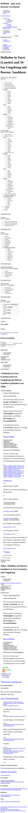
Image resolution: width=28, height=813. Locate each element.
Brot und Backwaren (9, 85)
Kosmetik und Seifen (9, 225)
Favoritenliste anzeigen (8, 511)
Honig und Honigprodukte (10, 88)
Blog (19, 801)
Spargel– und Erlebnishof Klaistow (10, 705)
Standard (5, 393)
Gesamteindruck (14, 304)
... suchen (8, 19)
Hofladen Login (6, 12)
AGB (19, 795)
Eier (6, 210)
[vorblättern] (3, 478)
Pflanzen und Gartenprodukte (11, 222)
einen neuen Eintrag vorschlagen (10, 27)
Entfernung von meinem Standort (10, 444)
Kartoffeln (7, 207)
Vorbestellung (8, 242)
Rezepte (6, 246)
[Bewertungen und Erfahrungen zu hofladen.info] (11, 682)
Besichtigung (8, 287)
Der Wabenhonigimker (8, 753)
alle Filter (3, 321)
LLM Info (25, 806)
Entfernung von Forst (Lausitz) (10, 445)
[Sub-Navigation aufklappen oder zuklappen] (8, 18)
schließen (16, 511)
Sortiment (10, 307)
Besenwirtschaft (8, 273)
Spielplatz (7, 291)
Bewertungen (6, 441)
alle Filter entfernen (5, 356)
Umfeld (8, 312)
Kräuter (6, 209)
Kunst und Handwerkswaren (11, 221)
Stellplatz (7, 276)
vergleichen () (16, 583)
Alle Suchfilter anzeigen (5, 214)
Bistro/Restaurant (8, 272)
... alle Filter (8, 22)
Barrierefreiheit (7, 10)
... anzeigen (8, 24)
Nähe (10, 77)
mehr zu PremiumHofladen (9, 698)
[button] (7, 555)
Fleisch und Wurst (9, 84)
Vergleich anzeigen (7, 527)
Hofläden (5, 39)
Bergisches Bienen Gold (8, 725)
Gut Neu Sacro (7, 480)
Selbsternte (7, 243)
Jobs (16, 806)
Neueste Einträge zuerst (8, 443)
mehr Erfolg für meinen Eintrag (19, 788)
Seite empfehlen (4, 806)
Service (8, 310)
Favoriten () (6, 583)
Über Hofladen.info (14, 801)
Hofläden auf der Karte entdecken (8, 780)
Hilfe (4, 13)
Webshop (7, 236)
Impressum (15, 795)
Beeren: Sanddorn (7, 352)
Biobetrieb (7, 245)
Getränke (7, 206)
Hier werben (20, 806)
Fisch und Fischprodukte (10, 87)
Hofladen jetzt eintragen (9, 772)
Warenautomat (8, 238)
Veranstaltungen (6, 41)
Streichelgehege (8, 293)
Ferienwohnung (8, 275)
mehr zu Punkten (8, 436)
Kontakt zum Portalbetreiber (7, 795)
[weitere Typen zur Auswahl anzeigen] (3, 42)
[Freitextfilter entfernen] (13, 36)
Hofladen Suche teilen (5, 560)
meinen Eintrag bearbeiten (6, 788)
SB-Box (6, 239)
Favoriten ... (6, 23)
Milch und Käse (8, 82)
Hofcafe (6, 271)
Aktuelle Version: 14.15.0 (19, 810)
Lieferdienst (7, 240)
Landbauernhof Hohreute (8, 740)
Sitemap (2, 801)
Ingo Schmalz (22, 716)
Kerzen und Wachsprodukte (11, 224)
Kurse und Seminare (9, 289)
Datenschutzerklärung (5, 796)
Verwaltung (7, 801)
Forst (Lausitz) (7, 354)
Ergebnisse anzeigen (5, 359)
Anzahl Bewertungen (8, 440)
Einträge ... (5, 18)
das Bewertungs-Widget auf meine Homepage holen (14, 789)
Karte (7, 77)
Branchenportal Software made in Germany (10, 810)
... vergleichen (9, 25)
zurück (2, 584)
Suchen (19, 29)
